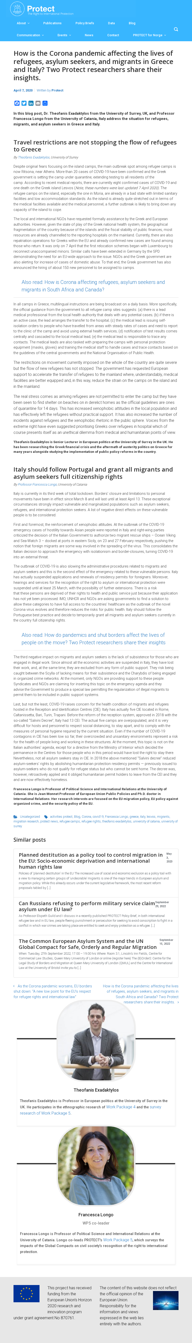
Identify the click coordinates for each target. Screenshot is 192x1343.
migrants (163, 816)
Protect (57, 90)
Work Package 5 (117, 1240)
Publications (52, 23)
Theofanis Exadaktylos (34, 157)
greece (134, 816)
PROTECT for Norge (147, 35)
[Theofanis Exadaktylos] (96, 1041)
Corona (86, 816)
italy (142, 816)
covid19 (98, 816)
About (21, 23)
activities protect (61, 816)
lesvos (151, 816)
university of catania (146, 821)
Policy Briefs (85, 23)
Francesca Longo (116, 816)
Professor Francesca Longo (37, 484)
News (89, 35)
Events (62, 35)
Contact (113, 35)
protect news (49, 821)
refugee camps (70, 821)
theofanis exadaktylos (117, 821)
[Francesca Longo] (96, 1166)
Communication (28, 35)
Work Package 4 (121, 1107)
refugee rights (91, 821)
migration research (26, 821)
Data (111, 23)
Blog (132, 23)
